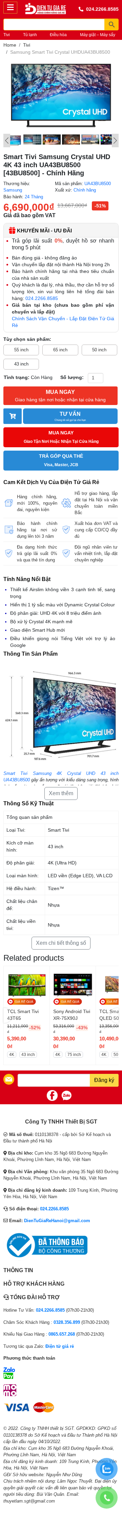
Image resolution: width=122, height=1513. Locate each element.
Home (9, 45)
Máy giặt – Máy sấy (97, 34)
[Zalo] (66, 1095)
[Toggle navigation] (10, 8)
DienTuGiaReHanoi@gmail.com (57, 1220)
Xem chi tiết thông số (61, 943)
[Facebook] (52, 1095)
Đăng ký (104, 1080)
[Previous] (6, 140)
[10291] (12, 416)
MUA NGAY (60, 395)
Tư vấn (70, 416)
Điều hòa (58, 34)
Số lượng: (72, 377)
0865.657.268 (61, 1334)
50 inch (99, 349)
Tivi (6, 34)
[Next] (115, 140)
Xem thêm (61, 793)
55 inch (21, 349)
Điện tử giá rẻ (59, 1346)
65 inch (60, 349)
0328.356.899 (67, 1322)
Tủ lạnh (30, 34)
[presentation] (7, 1015)
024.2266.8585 (102, 9)
